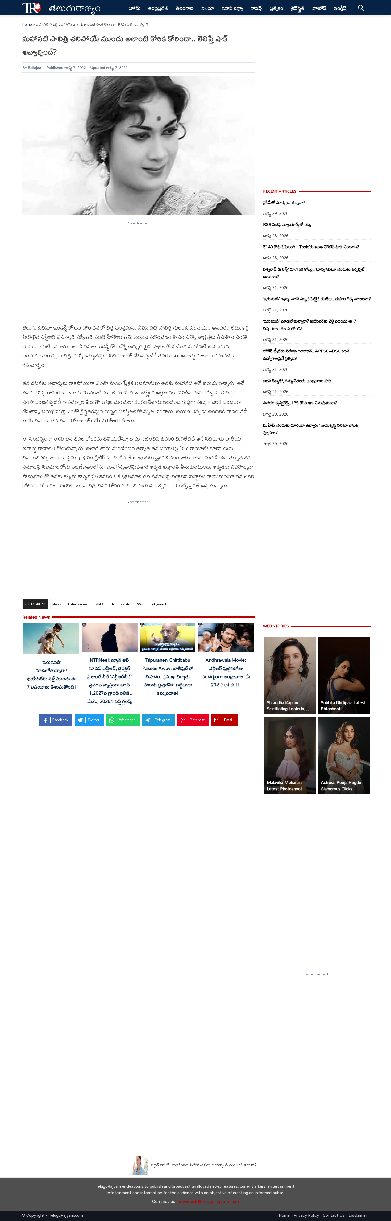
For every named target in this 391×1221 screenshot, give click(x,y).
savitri (125, 604)
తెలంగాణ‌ (185, 8)
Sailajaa (34, 67)
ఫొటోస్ (319, 8)
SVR (140, 604)
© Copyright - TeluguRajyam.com (52, 1215)
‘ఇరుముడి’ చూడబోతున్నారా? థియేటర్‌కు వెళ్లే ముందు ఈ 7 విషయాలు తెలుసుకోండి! (51, 674)
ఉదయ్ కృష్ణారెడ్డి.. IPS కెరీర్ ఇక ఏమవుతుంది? (300, 402)
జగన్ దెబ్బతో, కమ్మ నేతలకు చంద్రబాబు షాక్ (297, 380)
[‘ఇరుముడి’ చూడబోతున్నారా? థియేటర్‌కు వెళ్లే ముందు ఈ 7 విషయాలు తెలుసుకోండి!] (51, 639)
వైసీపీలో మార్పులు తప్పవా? (284, 202)
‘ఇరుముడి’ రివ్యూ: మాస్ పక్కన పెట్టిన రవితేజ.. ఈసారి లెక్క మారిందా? (317, 298)
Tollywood (158, 604)
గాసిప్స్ (256, 8)
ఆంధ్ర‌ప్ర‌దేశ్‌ (158, 8)
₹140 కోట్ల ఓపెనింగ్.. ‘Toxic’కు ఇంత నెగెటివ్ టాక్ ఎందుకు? (311, 246)
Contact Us (333, 1215)
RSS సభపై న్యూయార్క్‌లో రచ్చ (287, 224)
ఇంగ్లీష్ (340, 8)
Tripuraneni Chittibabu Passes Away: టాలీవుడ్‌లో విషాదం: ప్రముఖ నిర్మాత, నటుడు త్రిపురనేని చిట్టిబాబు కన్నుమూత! (167, 676)
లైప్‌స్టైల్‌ (298, 8)
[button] (290, 675)
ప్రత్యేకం (276, 8)
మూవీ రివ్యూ (232, 8)
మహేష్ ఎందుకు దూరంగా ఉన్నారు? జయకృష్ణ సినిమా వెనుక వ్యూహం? (310, 429)
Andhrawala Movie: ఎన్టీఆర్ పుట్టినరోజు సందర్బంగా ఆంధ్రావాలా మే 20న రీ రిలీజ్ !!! (226, 672)
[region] (138, 269)
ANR (99, 604)
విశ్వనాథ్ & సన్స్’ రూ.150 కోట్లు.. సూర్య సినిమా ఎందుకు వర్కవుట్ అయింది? (314, 273)
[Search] (360, 7)
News (56, 604)
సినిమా (207, 8)
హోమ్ (134, 8)
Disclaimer (357, 1215)
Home (27, 24)
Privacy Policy (306, 1215)
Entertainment (79, 604)
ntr (112, 604)
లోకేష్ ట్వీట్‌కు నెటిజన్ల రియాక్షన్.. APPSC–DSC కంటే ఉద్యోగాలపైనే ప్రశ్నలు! (306, 355)
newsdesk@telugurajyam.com (208, 1201)
